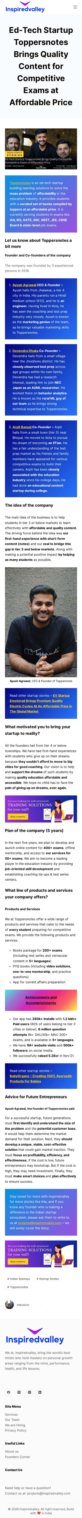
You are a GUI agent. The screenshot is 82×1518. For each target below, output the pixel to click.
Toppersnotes (20, 183)
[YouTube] (40, 1392)
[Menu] (75, 7)
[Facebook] (9, 1392)
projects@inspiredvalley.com (39, 1223)
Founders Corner (17, 1457)
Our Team (12, 1420)
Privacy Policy (15, 1430)
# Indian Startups (18, 1278)
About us (12, 1451)
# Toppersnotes (17, 1287)
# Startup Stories (48, 1278)
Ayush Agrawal (25, 285)
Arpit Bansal (22, 427)
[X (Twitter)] (19, 1392)
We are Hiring (15, 1425)
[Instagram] (29, 1392)
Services (11, 1414)
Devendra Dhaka (25, 351)
